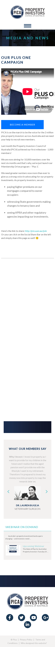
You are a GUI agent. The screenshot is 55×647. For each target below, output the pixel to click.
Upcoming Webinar (33, 546)
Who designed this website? (34, 643)
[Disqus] (27, 301)
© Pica (14, 639)
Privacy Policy (26, 639)
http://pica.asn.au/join (36, 230)
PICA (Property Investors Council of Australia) (27, 12)
